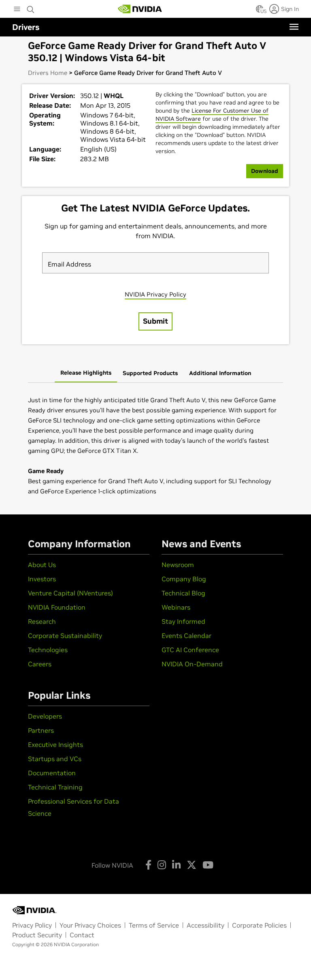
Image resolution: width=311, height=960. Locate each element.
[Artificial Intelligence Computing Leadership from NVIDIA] (140, 9)
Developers (45, 716)
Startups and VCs (54, 759)
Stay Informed (183, 621)
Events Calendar (186, 635)
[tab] (86, 373)
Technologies (48, 650)
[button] (259, 11)
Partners (41, 730)
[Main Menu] (17, 9)
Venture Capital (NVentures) (70, 593)
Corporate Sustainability (65, 635)
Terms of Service (154, 925)
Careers (39, 664)
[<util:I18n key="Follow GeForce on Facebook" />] (148, 865)
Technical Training (55, 787)
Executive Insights (55, 744)
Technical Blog (183, 593)
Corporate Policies (259, 925)
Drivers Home (47, 73)
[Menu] (294, 27)
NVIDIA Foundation (56, 607)
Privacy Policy (32, 925)
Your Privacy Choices (90, 925)
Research (42, 621)
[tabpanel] (155, 445)
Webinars (176, 607)
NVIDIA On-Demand (192, 664)
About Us (42, 565)
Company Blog (184, 579)
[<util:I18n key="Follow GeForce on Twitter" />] (191, 865)
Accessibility (205, 925)
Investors (42, 579)
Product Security (37, 935)
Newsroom (178, 565)
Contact (82, 935)
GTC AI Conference (190, 650)
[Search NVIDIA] (31, 7)
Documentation (52, 773)
